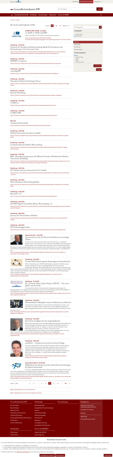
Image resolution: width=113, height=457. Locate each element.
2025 (77, 60)
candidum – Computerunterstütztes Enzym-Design (44, 343)
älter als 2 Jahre (80, 62)
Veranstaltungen (42, 15)
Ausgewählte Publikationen (42, 425)
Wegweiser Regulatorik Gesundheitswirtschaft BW (88, 406)
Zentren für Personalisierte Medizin (23, 216)
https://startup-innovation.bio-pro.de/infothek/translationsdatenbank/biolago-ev (33, 196)
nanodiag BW (15, 71)
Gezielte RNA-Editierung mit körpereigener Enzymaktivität (47, 262)
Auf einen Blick (14, 405)
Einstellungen (107, 455)
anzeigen (99, 69)
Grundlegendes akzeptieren (47, 455)
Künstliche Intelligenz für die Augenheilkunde (42, 321)
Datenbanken (52, 15)
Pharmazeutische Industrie (18, 413)
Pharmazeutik (39, 418)
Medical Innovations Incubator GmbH (25, 133)
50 (57, 26)
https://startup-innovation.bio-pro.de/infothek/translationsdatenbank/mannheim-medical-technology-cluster (39, 84)
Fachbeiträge (33, 15)
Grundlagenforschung (41, 423)
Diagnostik (38, 420)
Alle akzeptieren (60, 455)
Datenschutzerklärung (23, 452)
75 (61, 26)
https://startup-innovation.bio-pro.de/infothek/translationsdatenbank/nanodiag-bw (34, 73)
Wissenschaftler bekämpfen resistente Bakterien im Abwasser (48, 303)
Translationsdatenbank (19, 123)
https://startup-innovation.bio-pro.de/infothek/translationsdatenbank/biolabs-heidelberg (36, 95)
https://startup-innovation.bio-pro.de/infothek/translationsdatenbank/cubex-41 (33, 105)
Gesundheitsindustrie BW (86, 1)
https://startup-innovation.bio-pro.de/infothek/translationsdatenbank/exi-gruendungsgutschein (38, 229)
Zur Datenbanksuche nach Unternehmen (23, 389)
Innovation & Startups (87, 409)
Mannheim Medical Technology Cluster (25, 81)
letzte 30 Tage (79, 57)
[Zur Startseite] (25, 9)
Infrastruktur (14, 420)
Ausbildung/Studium (16, 415)
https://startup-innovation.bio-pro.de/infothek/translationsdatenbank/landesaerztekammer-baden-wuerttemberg (39, 148)
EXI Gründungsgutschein (20, 227)
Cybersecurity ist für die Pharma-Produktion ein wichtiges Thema (47, 238)
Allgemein (76, 42)
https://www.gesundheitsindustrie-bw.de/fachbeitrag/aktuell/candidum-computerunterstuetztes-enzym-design (46, 356)
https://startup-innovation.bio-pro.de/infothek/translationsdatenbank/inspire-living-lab (35, 63)
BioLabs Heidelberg (17, 93)
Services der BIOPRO (63, 15)
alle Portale (79, 36)
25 (53, 26)
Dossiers (37, 410)
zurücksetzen (97, 66)
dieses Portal (79, 34)
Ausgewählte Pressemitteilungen (44, 408)
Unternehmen (14, 435)
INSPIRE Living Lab (18, 61)
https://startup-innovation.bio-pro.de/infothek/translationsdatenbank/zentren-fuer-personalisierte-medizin (39, 218)
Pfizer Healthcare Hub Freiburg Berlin (24, 182)
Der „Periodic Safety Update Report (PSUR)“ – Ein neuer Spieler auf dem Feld (47, 285)
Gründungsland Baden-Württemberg (20, 418)
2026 (77, 58)
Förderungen (77, 47)
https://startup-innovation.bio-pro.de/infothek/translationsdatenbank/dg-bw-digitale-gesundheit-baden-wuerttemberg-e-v (40, 207)
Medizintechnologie (40, 415)
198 (66, 383)
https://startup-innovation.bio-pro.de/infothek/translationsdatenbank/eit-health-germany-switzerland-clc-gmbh (39, 173)
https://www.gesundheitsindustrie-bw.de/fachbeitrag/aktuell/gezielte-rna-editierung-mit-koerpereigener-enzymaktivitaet (36, 275)
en (101, 15)
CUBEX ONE (15, 113)
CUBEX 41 (14, 103)
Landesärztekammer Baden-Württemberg (26, 145)
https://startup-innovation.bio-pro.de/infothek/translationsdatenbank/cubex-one (33, 115)
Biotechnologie (14, 408)
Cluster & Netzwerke (16, 423)
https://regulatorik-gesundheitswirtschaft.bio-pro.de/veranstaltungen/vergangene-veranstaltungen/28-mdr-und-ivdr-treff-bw (48, 38)
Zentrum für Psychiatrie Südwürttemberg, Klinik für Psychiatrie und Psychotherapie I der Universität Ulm (36, 48)
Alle (77, 55)
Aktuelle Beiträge (39, 405)
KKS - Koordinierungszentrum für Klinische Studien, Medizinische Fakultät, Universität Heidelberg (39, 158)
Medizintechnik (14, 410)
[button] (101, 53)
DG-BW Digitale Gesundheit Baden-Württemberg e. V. (31, 204)
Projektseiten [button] (97, 1)
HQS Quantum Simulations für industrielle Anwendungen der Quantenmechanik (48, 366)
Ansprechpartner (39, 435)
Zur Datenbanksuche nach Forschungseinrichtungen (27, 393)
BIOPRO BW (75, 1)
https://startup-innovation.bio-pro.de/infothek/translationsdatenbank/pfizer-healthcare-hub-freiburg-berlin (39, 185)
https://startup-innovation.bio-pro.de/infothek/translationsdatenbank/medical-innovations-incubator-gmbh (39, 136)
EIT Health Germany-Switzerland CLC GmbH (28, 170)
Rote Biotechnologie (40, 413)
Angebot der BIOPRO (40, 432)
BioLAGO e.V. (16, 194)
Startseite (12, 20)
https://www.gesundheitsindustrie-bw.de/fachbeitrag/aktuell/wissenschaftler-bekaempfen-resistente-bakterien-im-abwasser (39, 312)
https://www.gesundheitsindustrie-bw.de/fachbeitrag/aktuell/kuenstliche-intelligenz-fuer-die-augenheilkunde (37, 334)
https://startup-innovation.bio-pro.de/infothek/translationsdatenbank (30, 125)
